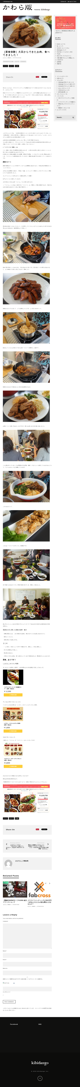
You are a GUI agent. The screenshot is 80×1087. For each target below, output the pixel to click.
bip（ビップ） (60, 46)
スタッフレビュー (61, 94)
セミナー (11, 66)
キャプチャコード (6, 992)
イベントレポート (61, 76)
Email (4, 959)
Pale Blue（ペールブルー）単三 (64, 52)
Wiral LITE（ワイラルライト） (64, 56)
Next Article (40, 842)
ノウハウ (59, 96)
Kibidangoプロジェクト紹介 (8, 61)
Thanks (58, 54)
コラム (58, 80)
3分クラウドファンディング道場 (66, 98)
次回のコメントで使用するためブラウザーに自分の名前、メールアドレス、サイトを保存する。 (23, 979)
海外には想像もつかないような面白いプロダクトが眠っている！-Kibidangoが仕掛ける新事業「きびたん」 (38, 847)
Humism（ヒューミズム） (63, 48)
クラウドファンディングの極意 (66, 102)
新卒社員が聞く (62, 92)
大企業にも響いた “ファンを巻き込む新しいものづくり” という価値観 (15, 901)
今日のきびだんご (62, 90)
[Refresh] (14, 983)
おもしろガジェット (63, 88)
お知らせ (59, 78)
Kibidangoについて (61, 50)
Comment (5, 921)
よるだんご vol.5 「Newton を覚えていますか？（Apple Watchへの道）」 (15, 847)
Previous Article (15, 842)
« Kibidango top (7, 1)
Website (5, 968)
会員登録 (59, 62)
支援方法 (59, 63)
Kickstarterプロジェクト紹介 (65, 86)
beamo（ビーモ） (61, 44)
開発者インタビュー (63, 108)
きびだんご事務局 (7, 57)
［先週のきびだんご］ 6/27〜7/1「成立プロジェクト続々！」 (39, 901)
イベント (5, 66)
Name (5, 950)
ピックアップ (17, 61)
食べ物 (17, 66)
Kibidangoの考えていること (65, 82)
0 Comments (23, 61)
